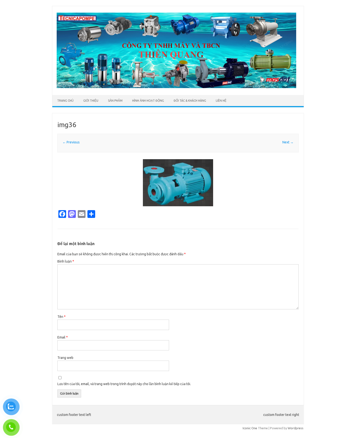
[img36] (178, 182)
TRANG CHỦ (65, 100)
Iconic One (250, 428)
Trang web (65, 358)
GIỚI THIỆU (90, 100)
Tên (61, 317)
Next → (288, 142)
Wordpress (295, 428)
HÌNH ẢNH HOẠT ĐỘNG (148, 100)
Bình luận (65, 261)
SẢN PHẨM (115, 100)
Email (62, 337)
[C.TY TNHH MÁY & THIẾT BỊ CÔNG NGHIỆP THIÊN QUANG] (176, 87)
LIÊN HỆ (221, 100)
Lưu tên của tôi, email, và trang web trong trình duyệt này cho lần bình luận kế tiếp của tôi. (124, 384)
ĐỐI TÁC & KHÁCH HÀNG (190, 100)
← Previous (71, 142)
